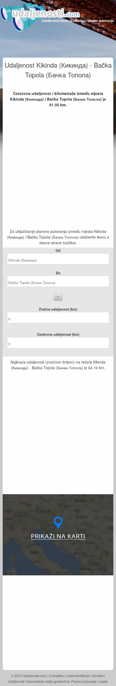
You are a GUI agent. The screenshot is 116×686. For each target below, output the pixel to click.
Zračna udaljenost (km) (58, 309)
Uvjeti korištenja (78, 675)
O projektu (56, 675)
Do (58, 272)
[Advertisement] (58, 168)
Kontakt (97, 675)
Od (58, 250)
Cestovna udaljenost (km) (58, 334)
